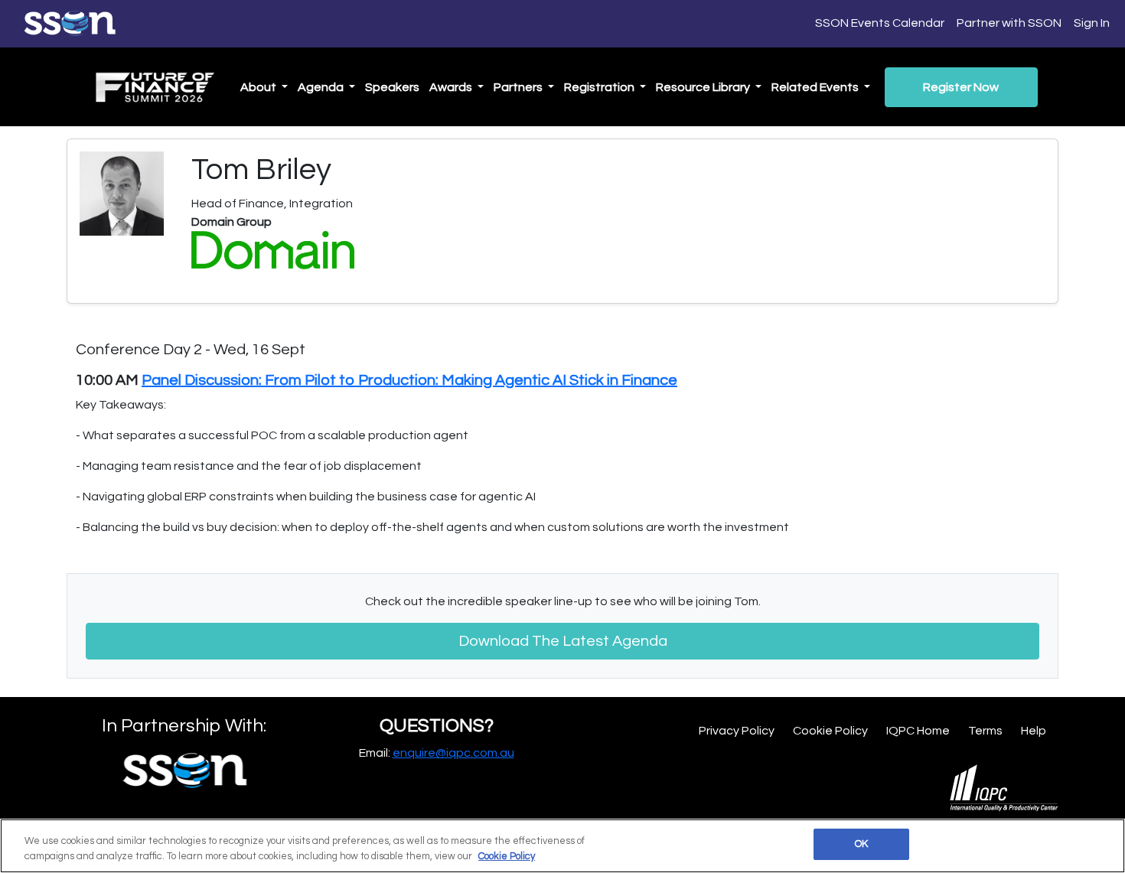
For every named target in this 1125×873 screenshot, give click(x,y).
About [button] (259, 87)
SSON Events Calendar (879, 23)
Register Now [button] (961, 87)
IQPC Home (918, 731)
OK (861, 844)
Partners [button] (519, 87)
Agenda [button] (322, 87)
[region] (562, 846)
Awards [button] (451, 87)
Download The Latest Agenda (562, 641)
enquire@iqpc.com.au (453, 753)
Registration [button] (600, 87)
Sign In (1092, 23)
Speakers (392, 87)
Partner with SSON (1009, 23)
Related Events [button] (816, 87)
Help (1033, 731)
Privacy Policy (736, 731)
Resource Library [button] (704, 87)
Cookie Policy (830, 731)
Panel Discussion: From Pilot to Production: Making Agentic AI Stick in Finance (409, 380)
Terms (985, 731)
